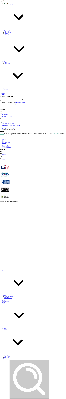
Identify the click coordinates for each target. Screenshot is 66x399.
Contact (3, 91)
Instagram (3, 159)
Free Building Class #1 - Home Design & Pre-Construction (11, 125)
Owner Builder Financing (8, 32)
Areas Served (4, 61)
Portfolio (3, 35)
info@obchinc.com (5, 114)
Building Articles (6, 31)
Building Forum (6, 357)
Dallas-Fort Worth (7, 63)
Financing (3, 36)
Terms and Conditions (5, 146)
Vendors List (6, 89)
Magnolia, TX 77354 (10, 116)
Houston (5, 62)
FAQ (3, 140)
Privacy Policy (4, 144)
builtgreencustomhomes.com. (20, 102)
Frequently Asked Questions (8, 30)
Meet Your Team (6, 34)
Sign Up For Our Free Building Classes (8, 123)
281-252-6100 (11, 4)
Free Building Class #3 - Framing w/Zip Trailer (9, 128)
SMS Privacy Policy (5, 145)
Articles (3, 303)
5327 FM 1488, (4, 116)
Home (3, 270)
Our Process (4, 29)
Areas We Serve (6, 33)
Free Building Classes (55, 133)
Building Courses (7, 356)
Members (3, 88)
